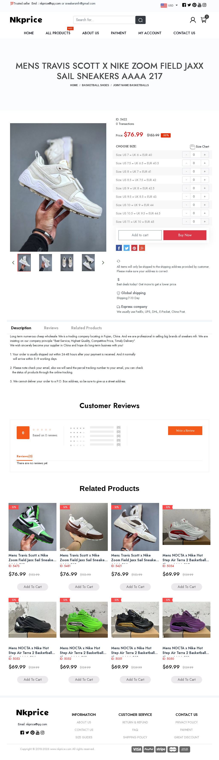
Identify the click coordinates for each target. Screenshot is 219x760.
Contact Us (184, 33)
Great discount (186, 737)
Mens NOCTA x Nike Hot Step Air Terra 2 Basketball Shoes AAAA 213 (81, 653)
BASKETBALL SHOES (95, 85)
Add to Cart (32, 586)
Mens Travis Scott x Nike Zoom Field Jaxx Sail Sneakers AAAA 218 (32, 560)
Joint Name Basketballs (131, 85)
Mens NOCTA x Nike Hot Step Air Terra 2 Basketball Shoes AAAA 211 (184, 653)
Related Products (86, 328)
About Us (90, 33)
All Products (59, 33)
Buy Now (185, 235)
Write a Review (185, 430)
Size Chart (202, 146)
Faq (135, 730)
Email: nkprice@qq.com (32, 724)
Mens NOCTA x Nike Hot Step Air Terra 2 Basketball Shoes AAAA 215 (184, 560)
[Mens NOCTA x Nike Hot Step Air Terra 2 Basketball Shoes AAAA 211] (186, 620)
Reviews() (25, 456)
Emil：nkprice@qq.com (46, 3)
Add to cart (140, 235)
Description (21, 328)
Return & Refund (135, 722)
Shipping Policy (135, 737)
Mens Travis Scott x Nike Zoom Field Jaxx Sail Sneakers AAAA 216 (135, 560)
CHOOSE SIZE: (126, 146)
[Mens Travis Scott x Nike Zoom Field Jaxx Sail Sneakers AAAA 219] (84, 527)
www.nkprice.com (60, 749)
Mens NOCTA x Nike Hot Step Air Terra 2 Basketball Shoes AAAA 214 (30, 653)
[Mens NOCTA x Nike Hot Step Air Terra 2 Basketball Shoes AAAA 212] (135, 620)
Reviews (51, 328)
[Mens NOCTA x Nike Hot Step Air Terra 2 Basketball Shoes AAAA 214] (32, 620)
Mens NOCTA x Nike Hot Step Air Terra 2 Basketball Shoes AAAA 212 (133, 653)
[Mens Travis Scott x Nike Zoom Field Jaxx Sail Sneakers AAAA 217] (58, 187)
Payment (118, 33)
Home (29, 33)
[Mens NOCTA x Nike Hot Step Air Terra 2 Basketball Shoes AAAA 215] (186, 527)
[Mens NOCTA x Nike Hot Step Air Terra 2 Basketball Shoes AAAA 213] (84, 620)
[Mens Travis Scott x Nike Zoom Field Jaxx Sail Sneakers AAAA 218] (32, 527)
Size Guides (83, 737)
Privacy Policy (187, 722)
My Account (149, 33)
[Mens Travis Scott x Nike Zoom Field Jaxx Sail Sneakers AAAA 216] (135, 527)
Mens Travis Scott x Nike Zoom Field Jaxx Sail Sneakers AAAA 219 (83, 560)
